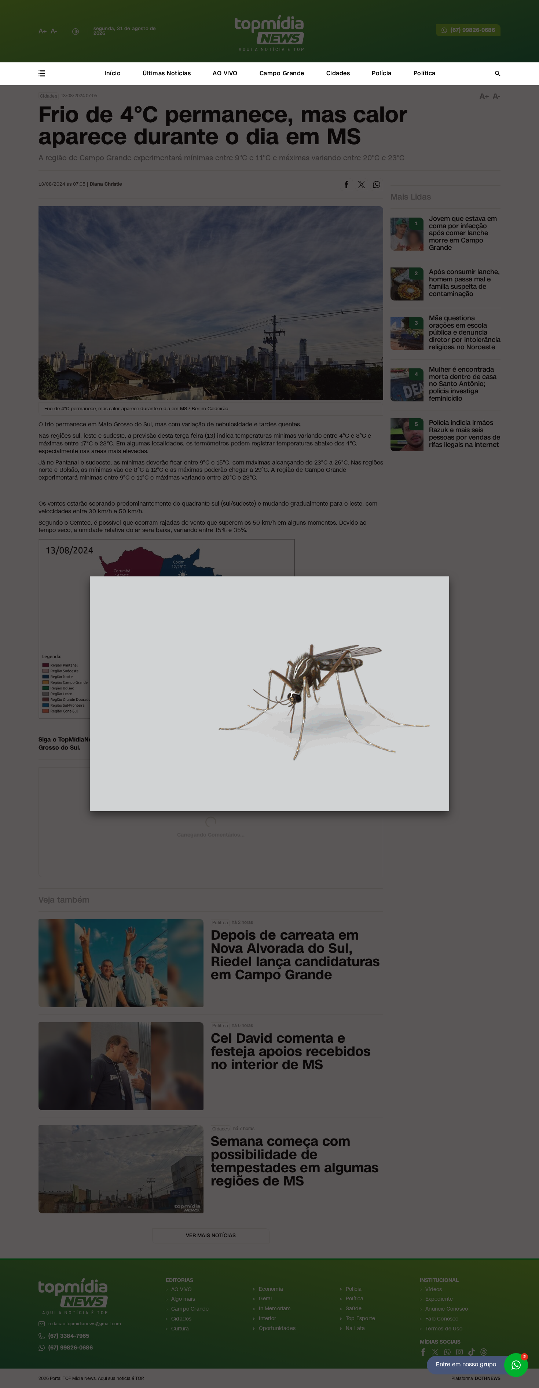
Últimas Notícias (167, 73)
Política (425, 73)
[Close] (449, 576)
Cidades (338, 73)
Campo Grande (282, 73)
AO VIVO (225, 73)
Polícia (382, 73)
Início (112, 73)
